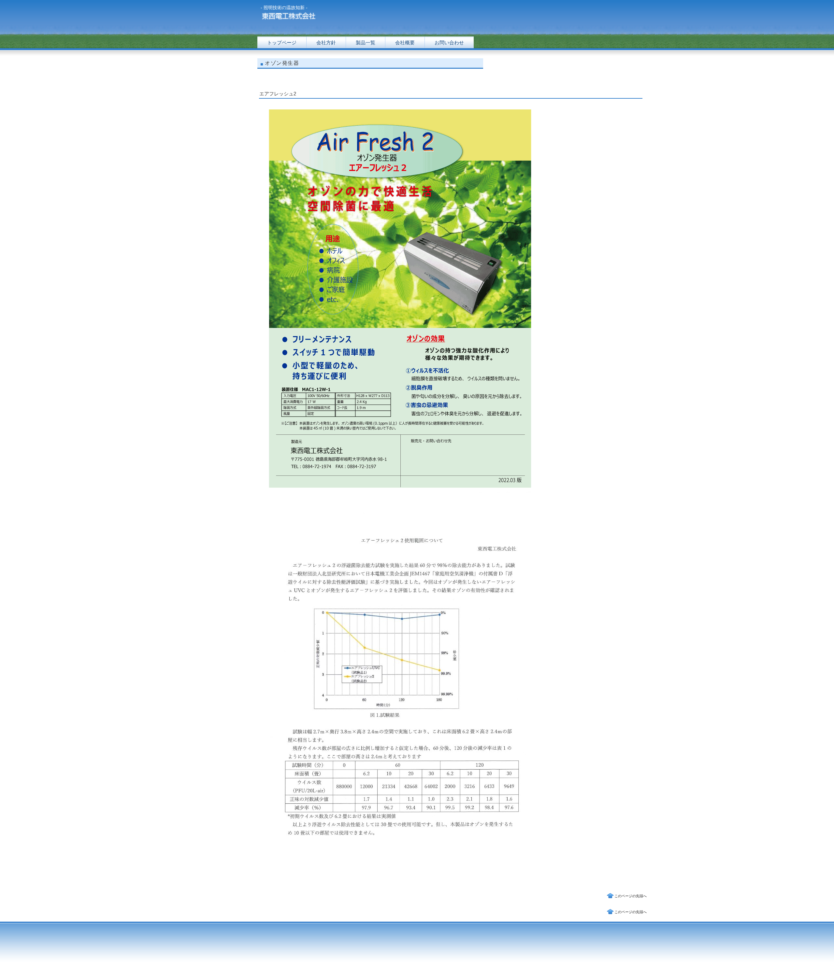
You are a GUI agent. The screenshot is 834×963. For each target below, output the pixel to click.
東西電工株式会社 (324, 17)
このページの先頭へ (630, 896)
